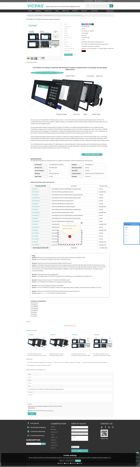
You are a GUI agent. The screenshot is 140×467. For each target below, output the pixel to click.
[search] (111, 5)
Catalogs (94, 11)
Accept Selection (70, 460)
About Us (65, 11)
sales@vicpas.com (101, 1)
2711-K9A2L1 (35, 221)
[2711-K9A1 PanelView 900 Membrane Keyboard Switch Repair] (37, 342)
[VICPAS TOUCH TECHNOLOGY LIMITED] (35, 6)
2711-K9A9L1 (35, 245)
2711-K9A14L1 (36, 200)
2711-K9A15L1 (36, 206)
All (33, 15)
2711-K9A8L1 (35, 239)
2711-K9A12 (35, 194)
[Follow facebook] (30, 1)
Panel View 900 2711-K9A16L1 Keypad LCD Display (67, 362)
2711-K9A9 (35, 242)
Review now (73, 325)
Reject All (62, 460)
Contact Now (68, 54)
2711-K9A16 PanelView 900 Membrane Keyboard (94, 362)
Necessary (61, 463)
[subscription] (43, 444)
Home (29, 15)
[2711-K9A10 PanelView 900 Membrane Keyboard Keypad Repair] (81, 342)
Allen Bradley (38, 15)
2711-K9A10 (35, 192)
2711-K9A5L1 (35, 233)
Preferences (73, 463)
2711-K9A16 (35, 209)
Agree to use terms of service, (41, 410)
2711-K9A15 (35, 203)
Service (75, 11)
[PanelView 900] (84, 51)
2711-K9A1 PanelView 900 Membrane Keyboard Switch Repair (37, 354)
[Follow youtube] (27, 1)
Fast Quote (110, 11)
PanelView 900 (48, 15)
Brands (38, 11)
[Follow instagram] (34, 1)
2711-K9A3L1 (35, 227)
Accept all (78, 460)
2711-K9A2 (35, 218)
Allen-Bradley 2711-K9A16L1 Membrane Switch (39, 365)
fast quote (44, 293)
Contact (84, 11)
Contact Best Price (92, 154)
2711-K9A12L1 (36, 197)
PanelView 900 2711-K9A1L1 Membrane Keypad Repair (56, 354)
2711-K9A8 (35, 236)
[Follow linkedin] (32, 1)
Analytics (67, 463)
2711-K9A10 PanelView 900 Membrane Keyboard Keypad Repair (80, 354)
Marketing (80, 463)
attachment (32, 408)
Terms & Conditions (49, 410)
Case (57, 11)
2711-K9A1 (35, 189)
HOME (30, 11)
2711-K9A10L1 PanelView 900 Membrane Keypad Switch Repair (102, 354)
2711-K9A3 (35, 224)
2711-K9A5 (35, 230)
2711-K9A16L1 (36, 212)
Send (32, 413)
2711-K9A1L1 (35, 215)
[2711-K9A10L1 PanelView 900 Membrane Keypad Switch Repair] (102, 342)
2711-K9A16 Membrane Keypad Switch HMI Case (39, 362)
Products (48, 11)
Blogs (53, 448)
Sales (126, 227)
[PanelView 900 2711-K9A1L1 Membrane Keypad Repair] (59, 342)
